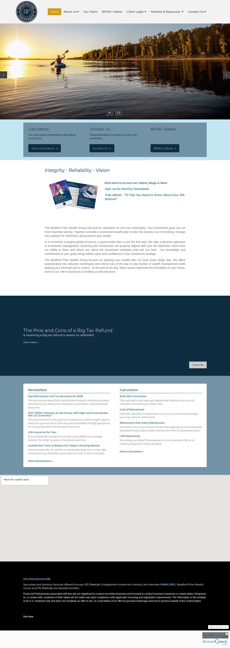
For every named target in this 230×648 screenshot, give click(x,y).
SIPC (173, 584)
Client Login (135, 11)
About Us (70, 11)
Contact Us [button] (100, 148)
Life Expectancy (130, 436)
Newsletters (37, 390)
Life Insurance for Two (42, 432)
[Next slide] (226, 74)
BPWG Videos (112, 11)
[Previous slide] (3, 74)
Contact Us (196, 11)
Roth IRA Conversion (133, 396)
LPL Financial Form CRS (36, 578)
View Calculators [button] (43, 148)
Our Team (90, 11)
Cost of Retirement (132, 409)
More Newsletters (40, 461)
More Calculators (132, 451)
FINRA (164, 584)
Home (54, 11)
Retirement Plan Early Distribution (142, 422)
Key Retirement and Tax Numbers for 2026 (55, 396)
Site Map (28, 616)
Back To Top (217, 627)
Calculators (129, 390)
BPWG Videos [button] (163, 148)
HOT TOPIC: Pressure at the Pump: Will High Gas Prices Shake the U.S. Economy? (68, 414)
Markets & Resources (166, 11)
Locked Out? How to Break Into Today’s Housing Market (64, 445)
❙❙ (119, 112)
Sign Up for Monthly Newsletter (127, 189)
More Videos (31, 342)
